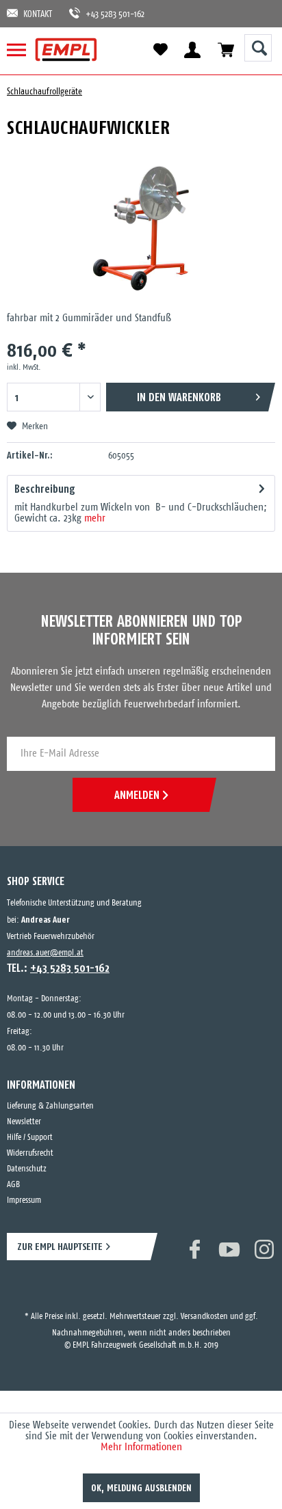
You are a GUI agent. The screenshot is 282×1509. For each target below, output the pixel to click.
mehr (93, 518)
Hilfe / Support (30, 1137)
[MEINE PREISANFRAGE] (225, 49)
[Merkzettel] (160, 50)
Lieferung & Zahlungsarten (50, 1106)
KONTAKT (37, 14)
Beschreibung (44, 488)
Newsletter (24, 1122)
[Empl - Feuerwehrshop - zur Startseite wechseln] (66, 49)
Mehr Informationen (141, 1447)
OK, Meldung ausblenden (141, 1487)
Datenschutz (27, 1169)
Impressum (24, 1200)
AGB (13, 1184)
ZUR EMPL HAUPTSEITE (60, 1246)
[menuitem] (22, 49)
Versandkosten (204, 1304)
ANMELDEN (136, 795)
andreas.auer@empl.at (45, 953)
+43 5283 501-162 (108, 14)
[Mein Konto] (192, 49)
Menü (22, 49)
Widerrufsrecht (30, 1153)
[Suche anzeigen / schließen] (258, 48)
